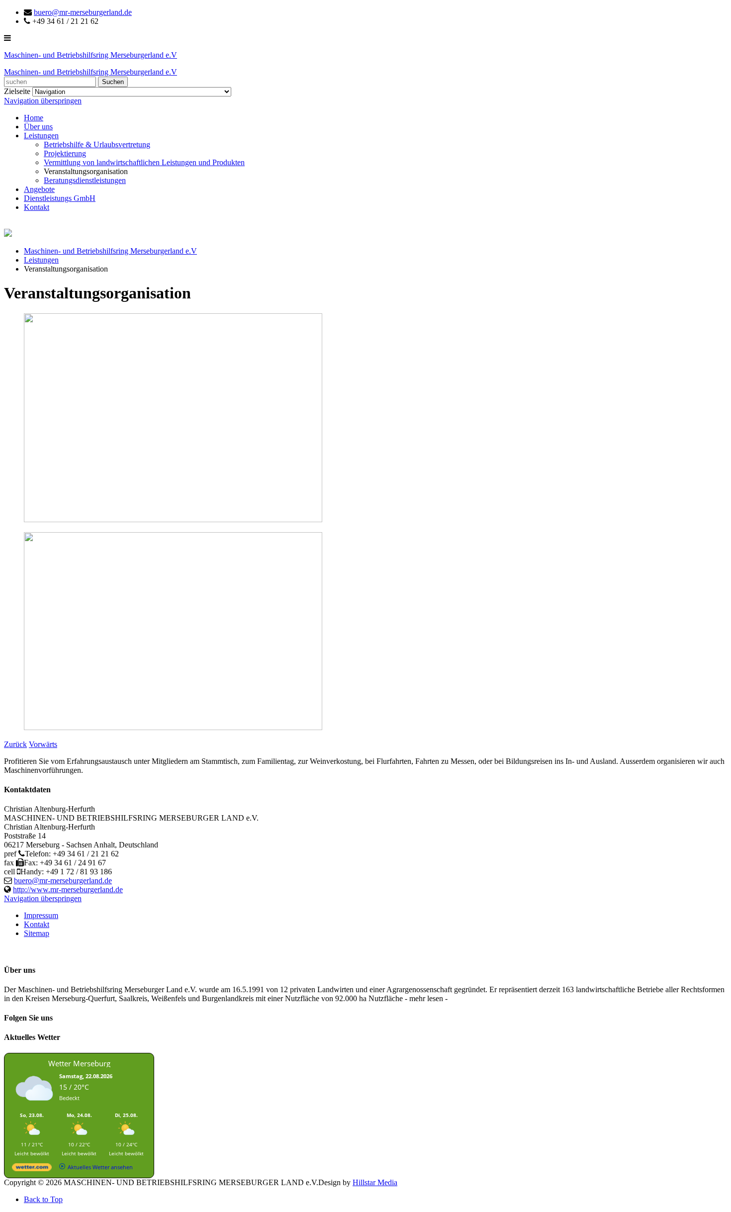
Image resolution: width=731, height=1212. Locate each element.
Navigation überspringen (43, 100)
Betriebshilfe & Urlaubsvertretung (97, 144)
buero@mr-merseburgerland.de (83, 12)
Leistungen (41, 135)
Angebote (39, 189)
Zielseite (17, 91)
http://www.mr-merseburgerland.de (68, 889)
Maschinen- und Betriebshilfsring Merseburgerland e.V (110, 251)
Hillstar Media (375, 1182)
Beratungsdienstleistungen (85, 180)
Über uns (38, 126)
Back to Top (43, 1199)
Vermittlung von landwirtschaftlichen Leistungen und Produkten (144, 162)
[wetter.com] (32, 1169)
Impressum (41, 915)
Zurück (15, 744)
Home (33, 117)
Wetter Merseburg (79, 1063)
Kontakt (36, 207)
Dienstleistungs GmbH (59, 198)
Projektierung (65, 153)
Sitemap (36, 933)
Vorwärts (43, 744)
